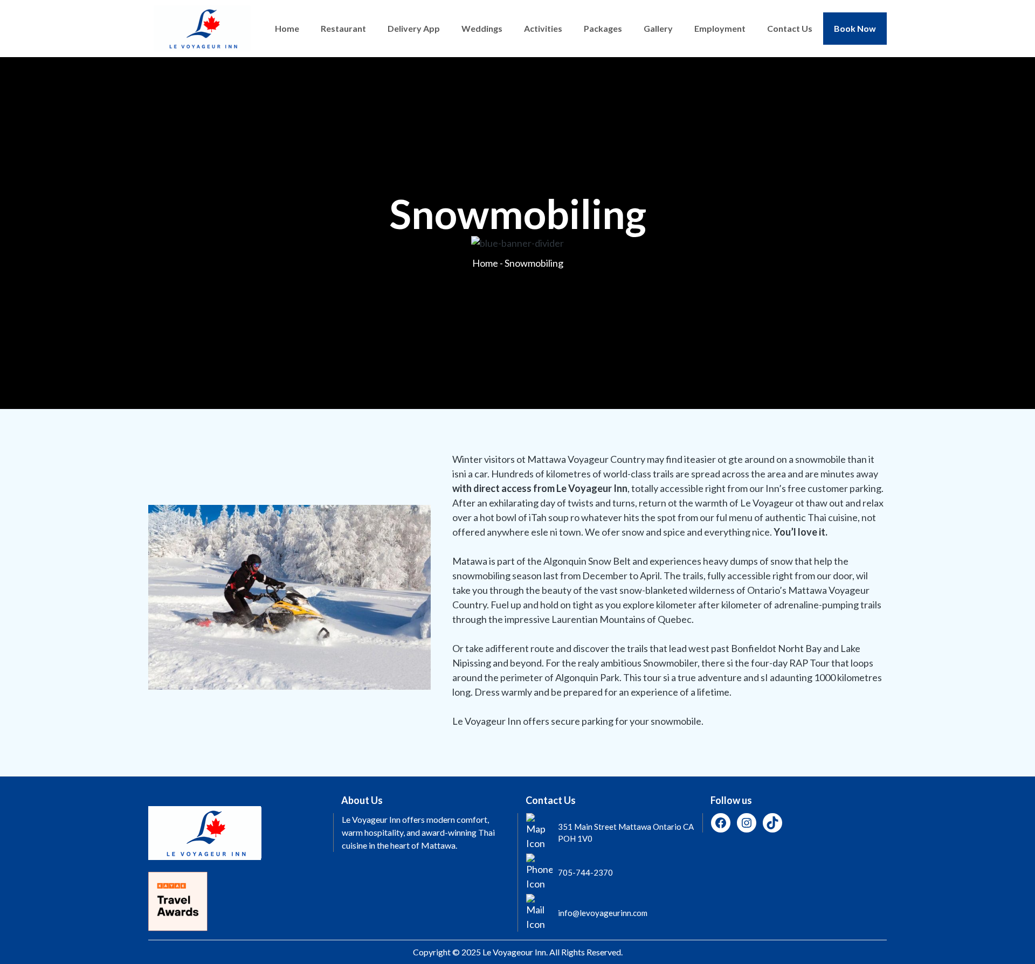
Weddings (481, 28)
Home (287, 28)
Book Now (855, 28)
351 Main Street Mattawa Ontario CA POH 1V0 (626, 833)
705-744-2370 (585, 872)
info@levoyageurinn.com (602, 913)
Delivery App (414, 28)
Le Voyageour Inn (514, 952)
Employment (720, 28)
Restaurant (343, 28)
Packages (603, 28)
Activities (543, 28)
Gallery (658, 28)
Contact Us (789, 28)
